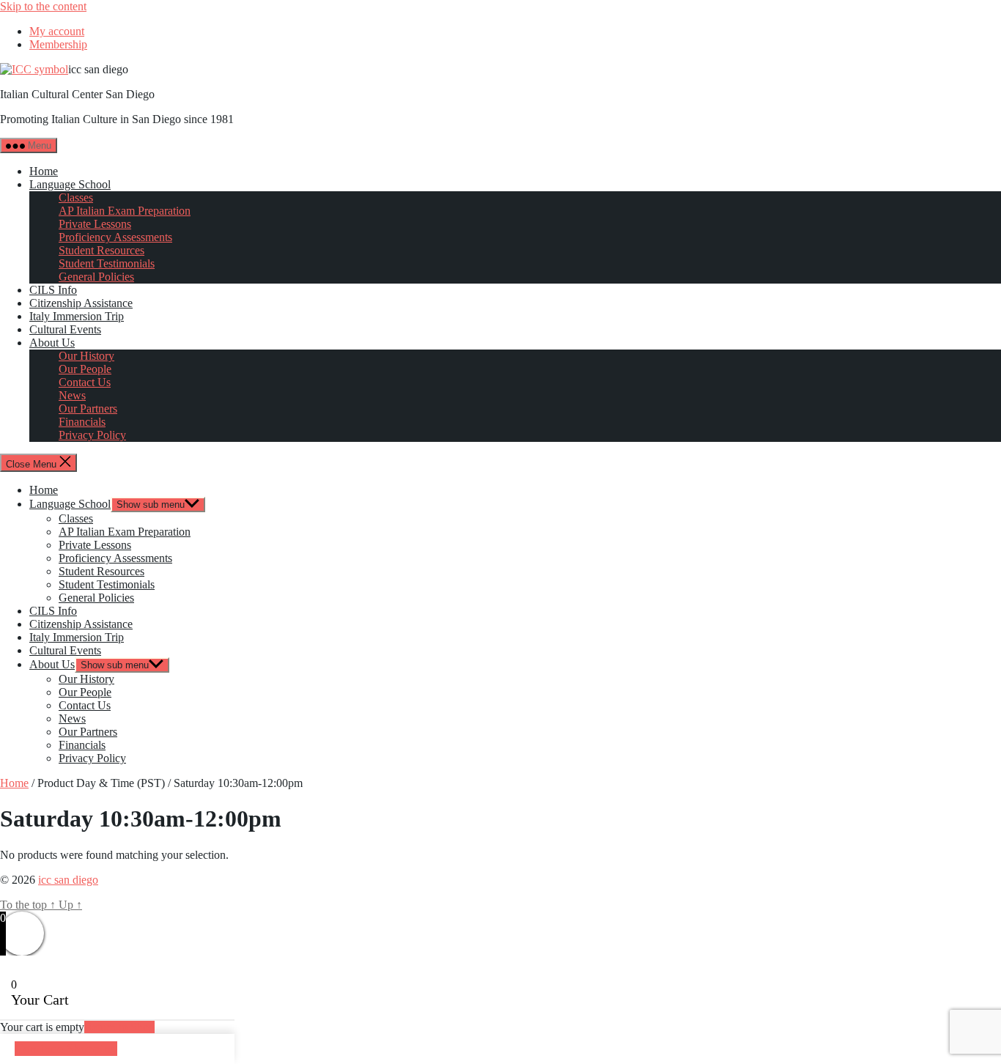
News (72, 395)
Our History (86, 356)
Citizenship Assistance (81, 303)
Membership (58, 44)
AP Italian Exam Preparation (125, 210)
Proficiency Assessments (115, 237)
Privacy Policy (92, 435)
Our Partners (88, 408)
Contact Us (85, 382)
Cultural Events (65, 329)
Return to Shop (119, 1027)
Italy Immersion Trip (76, 316)
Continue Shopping (66, 1048)
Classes (76, 197)
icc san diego (68, 879)
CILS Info (53, 290)
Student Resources (101, 250)
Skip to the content (43, 6)
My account (56, 31)
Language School (70, 184)
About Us (52, 342)
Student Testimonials (107, 263)
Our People (85, 369)
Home (43, 171)
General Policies (96, 276)
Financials (82, 421)
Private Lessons (95, 224)
